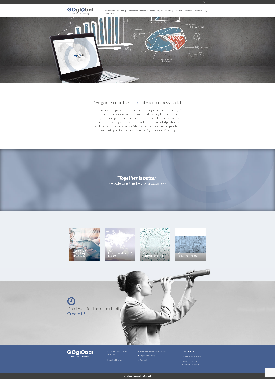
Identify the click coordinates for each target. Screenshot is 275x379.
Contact (198, 11)
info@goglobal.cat (190, 364)
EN (197, 2)
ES (192, 2)
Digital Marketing (165, 11)
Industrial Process (184, 11)
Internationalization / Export (142, 11)
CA (186, 2)
